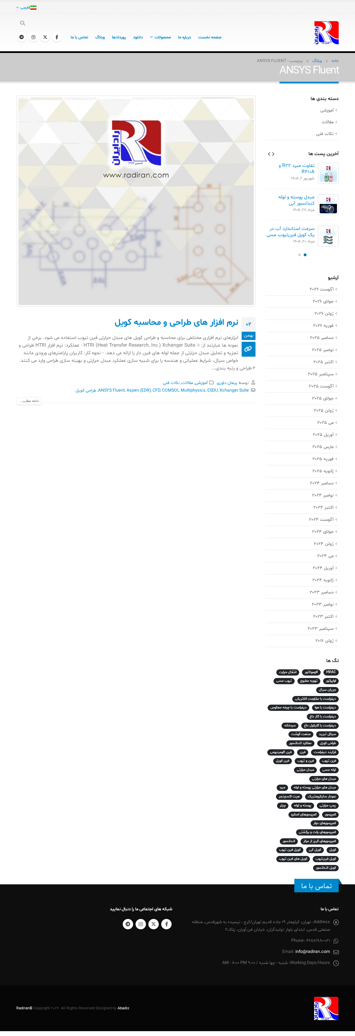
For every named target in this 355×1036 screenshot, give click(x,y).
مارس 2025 (323, 447)
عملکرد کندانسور (300, 743)
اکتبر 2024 (323, 507)
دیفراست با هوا (325, 707)
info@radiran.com (312, 952)
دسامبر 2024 (322, 483)
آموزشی (201, 383)
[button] (273, 154)
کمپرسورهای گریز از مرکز (319, 841)
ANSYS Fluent (111, 390)
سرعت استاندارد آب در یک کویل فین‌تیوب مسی (290, 231)
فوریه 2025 (323, 459)
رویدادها (119, 37)
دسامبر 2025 (322, 338)
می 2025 (325, 423)
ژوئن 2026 (324, 314)
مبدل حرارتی (305, 770)
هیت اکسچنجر (289, 796)
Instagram (141, 924)
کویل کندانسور (326, 868)
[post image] (136, 201)
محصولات (163, 37)
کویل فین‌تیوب (325, 859)
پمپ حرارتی (328, 805)
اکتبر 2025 (323, 362)
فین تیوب (329, 761)
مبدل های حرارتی (324, 779)
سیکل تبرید (327, 734)
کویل (332, 850)
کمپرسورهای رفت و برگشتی (317, 832)
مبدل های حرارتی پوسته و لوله (315, 787)
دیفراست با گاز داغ (323, 716)
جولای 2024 (323, 532)
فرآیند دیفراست (325, 752)
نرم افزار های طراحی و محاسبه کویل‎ (176, 323)
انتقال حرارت (287, 672)
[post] (328, 173)
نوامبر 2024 (323, 495)
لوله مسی (329, 770)
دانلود (138, 37)
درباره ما (184, 37)
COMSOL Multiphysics (184, 390)
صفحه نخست (210, 37)
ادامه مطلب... (28, 401)
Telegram (128, 924)
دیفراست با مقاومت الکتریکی (315, 699)
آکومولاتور (311, 672)
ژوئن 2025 (324, 411)
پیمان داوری (227, 383)
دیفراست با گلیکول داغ (320, 725)
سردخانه (290, 725)
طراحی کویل (86, 390)
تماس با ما (79, 37)
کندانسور (289, 841)
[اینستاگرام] (33, 37)
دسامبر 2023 (322, 592)
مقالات (187, 383)
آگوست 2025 (321, 386)
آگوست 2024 (321, 520)
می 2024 (325, 556)
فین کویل (282, 761)
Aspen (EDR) (139, 390)
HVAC (331, 672)
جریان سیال (327, 690)
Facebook (166, 924)
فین (302, 752)
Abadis (123, 1008)
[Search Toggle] (23, 24)
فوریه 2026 (323, 326)
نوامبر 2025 (323, 350)
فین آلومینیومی (281, 752)
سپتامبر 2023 (321, 629)
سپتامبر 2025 (321, 374)
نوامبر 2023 (323, 604)
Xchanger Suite (234, 390)
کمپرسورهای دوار (324, 823)
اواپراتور (331, 681)
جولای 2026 (323, 301)
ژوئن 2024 (324, 544)
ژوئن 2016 (324, 641)
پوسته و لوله (302, 805)
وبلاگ (100, 37)
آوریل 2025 (323, 435)
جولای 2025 (323, 398)
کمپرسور (330, 814)
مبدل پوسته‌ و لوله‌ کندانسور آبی (296, 200)
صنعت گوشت (301, 734)
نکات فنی (171, 383)
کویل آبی (315, 850)
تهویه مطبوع (309, 681)
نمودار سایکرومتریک (322, 796)
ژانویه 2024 (323, 580)
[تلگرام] (21, 37)
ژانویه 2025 (323, 471)
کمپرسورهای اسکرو (304, 814)
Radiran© (24, 1008)
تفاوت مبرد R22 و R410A (296, 168)
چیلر (283, 805)
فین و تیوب (305, 761)
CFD (156, 390)
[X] (45, 37)
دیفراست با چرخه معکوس (288, 707)
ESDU (212, 390)
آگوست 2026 (322, 289)
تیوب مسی (284, 681)
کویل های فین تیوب (293, 859)
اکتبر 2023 (323, 617)
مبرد (282, 787)
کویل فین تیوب (290, 850)
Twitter (153, 924)
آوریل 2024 (323, 568)
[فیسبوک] (57, 37)
